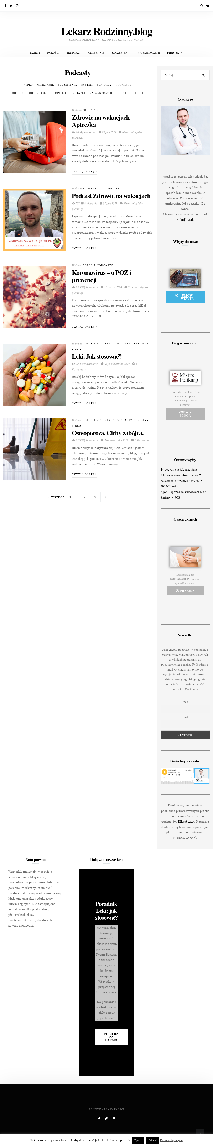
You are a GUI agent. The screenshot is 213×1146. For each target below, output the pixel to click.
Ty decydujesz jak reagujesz (179, 469)
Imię (185, 702)
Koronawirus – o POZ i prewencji (101, 275)
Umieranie (96, 52)
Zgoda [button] (138, 1140)
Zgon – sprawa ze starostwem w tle (183, 492)
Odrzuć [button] (153, 1140)
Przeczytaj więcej (172, 1140)
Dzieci (35, 52)
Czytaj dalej (83, 171)
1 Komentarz (142, 440)
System (87, 84)
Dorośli (53, 52)
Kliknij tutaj (185, 220)
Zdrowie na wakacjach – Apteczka (103, 120)
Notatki (78, 92)
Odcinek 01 (59, 92)
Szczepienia (121, 52)
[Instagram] (17, 5)
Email (185, 717)
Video (28, 84)
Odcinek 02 (38, 92)
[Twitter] (11, 5)
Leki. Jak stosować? (97, 356)
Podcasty (175, 53)
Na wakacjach (149, 52)
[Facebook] (5, 5)
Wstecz (57, 497)
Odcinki (18, 92)
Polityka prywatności (106, 1109)
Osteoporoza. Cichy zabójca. (108, 433)
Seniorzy (74, 52)
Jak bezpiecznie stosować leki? (181, 475)
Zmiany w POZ (170, 497)
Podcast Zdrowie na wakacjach (111, 195)
